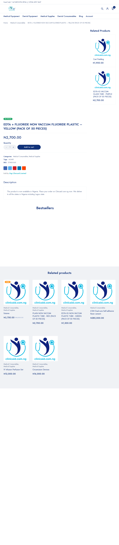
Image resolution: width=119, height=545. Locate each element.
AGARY (11, 159)
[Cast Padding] (103, 47)
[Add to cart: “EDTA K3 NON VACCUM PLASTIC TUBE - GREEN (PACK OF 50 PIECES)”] (64, 330)
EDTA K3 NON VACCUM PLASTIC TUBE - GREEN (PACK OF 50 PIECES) (71, 316)
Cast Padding (98, 59)
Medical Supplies (34, 156)
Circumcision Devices (41, 369)
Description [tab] (9, 182)
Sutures (6, 313)
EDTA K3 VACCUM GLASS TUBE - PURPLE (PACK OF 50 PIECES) (102, 94)
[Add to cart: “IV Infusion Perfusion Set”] (6, 380)
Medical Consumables (17, 23)
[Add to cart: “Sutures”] (6, 324)
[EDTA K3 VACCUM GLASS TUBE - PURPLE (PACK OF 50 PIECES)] (103, 79)
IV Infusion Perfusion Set (13, 369)
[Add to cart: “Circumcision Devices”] (35, 380)
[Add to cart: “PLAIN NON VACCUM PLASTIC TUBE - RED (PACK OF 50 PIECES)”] (35, 330)
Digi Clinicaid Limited (17, 173)
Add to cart (29, 147)
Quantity (7, 143)
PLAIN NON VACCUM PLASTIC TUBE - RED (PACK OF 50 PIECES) (44, 316)
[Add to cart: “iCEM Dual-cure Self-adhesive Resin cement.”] (93, 324)
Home (5, 23)
